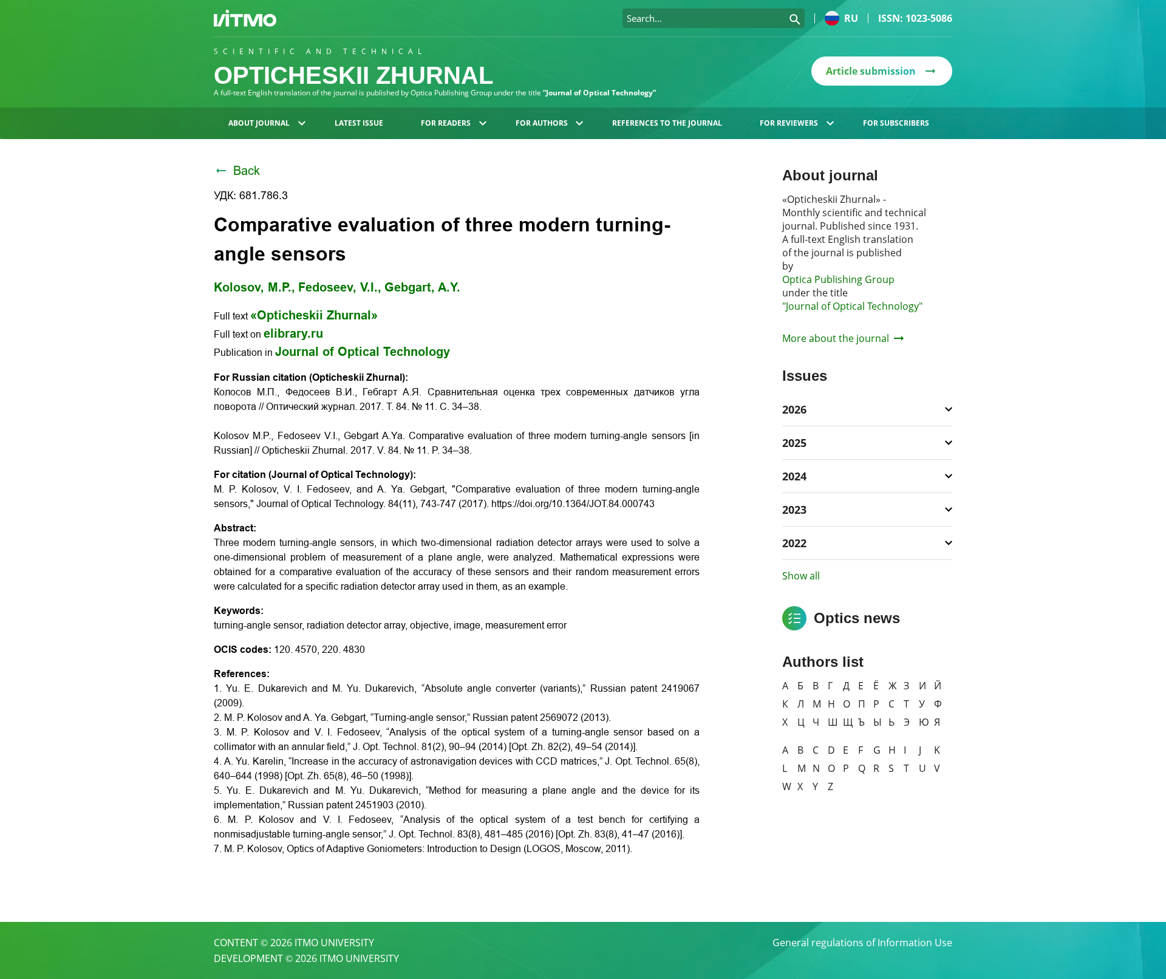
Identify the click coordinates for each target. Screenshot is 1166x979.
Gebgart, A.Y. (422, 287)
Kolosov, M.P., (254, 287)
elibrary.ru (293, 333)
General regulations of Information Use (862, 942)
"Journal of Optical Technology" (852, 306)
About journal (259, 123)
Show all (801, 576)
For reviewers (789, 123)
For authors (542, 123)
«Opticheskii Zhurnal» (314, 315)
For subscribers (896, 123)
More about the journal (835, 338)
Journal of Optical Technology (362, 351)
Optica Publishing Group (838, 279)
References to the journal (667, 123)
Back (246, 170)
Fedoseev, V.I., (339, 287)
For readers (446, 123)
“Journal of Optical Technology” (599, 92)
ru (851, 18)
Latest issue (359, 123)
